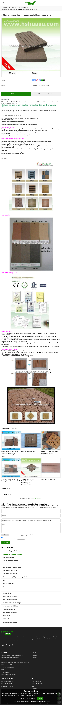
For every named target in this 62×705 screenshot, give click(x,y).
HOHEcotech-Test (6, 684)
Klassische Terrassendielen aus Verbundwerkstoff (15, 662)
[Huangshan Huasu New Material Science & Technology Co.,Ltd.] (31, 3)
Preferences (35, 701)
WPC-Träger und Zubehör (8, 674)
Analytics (28, 701)
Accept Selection (31, 698)
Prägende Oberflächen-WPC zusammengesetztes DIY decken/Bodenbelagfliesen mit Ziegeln (10, 454)
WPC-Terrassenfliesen (7, 667)
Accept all (39, 698)
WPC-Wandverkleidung (8, 665)
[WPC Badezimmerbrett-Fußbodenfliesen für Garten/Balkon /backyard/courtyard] (31, 468)
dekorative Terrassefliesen (48, 479)
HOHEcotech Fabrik (37, 684)
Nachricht (34, 688)
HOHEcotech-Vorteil (7, 681)
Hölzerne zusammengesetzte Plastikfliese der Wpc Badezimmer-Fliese (49, 453)
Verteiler (34, 657)
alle (10, 8)
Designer (34, 655)
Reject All (22, 698)
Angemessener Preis (7, 686)
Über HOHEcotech (37, 681)
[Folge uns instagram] (12, 645)
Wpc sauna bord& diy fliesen (20, 8)
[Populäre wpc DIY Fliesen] (31, 440)
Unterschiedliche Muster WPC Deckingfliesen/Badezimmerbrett (10, 480)
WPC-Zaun (4, 670)
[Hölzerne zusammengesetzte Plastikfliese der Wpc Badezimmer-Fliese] (51, 440)
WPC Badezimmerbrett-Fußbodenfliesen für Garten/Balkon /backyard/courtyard (28, 481)
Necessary (21, 701)
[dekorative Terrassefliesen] (51, 468)
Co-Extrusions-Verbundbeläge (10, 657)
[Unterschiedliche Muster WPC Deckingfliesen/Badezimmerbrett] (11, 468)
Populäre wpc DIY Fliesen (28, 452)
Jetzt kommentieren (37, 498)
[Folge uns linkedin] (9, 645)
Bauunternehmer (36, 660)
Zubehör (6, 535)
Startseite (4, 8)
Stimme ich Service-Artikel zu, (13, 539)
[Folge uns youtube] (3, 645)
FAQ (33, 686)
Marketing (42, 701)
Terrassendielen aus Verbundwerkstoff (12, 655)
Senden (5, 542)
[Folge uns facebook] (6, 645)
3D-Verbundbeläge (6, 660)
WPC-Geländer (5, 672)
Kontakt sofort (17, 94)
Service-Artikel (21, 539)
